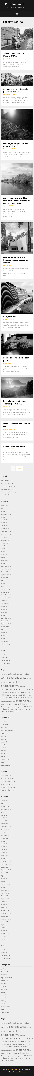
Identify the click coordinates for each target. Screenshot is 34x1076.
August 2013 (5, 627)
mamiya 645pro (20, 697)
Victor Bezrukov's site (7, 495)
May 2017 (4, 549)
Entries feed (4, 657)
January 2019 (5, 511)
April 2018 (4, 523)
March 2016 (4, 560)
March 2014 (4, 612)
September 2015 (6, 575)
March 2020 (4, 505)
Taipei (2, 711)
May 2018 (4, 520)
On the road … (16, 4)
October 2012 (5, 641)
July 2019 (3, 508)
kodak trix (10, 698)
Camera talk (4, 725)
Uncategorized (5, 765)
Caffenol (3, 722)
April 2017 (4, 552)
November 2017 (6, 534)
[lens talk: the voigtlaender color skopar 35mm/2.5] (17, 387)
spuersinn (21, 707)
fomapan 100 (21, 686)
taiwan (7, 711)
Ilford (9, 693)
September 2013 (6, 624)
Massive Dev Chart (6, 480)
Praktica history (5, 759)
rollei (20, 704)
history (4, 692)
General (3, 739)
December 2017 (6, 531)
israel (11, 695)
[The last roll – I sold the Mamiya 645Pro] (17, 38)
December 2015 (6, 566)
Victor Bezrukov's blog (8, 483)
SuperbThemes (20, 1072)
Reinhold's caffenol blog (8, 492)
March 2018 (4, 526)
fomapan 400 (6, 689)
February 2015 (5, 589)
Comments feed (6, 660)
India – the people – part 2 (15, 446)
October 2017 (5, 537)
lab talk (3, 745)
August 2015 (5, 578)
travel (2, 762)
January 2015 (5, 592)
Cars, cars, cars (9, 317)
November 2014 (6, 598)
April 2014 (4, 609)
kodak (15, 695)
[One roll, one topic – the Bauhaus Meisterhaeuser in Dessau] (17, 238)
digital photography (7, 730)
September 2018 (6, 514)
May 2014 (4, 606)
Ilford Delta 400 (19, 692)
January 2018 (5, 528)
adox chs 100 (4, 674)
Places (3, 756)
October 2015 (5, 572)
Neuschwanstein (5, 701)
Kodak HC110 (22, 695)
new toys (4, 753)
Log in (3, 654)
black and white (17, 677)
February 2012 (5, 644)
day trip (5, 682)
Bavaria (4, 677)
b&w (26, 674)
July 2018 (3, 517)
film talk (3, 736)
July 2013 (3, 629)
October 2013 (5, 621)
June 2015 (4, 583)
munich (29, 698)
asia (22, 674)
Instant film (4, 742)
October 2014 (5, 601)
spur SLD (27, 709)
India (7, 695)
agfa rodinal (13, 674)
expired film (11, 682)
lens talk (3, 751)
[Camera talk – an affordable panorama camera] (17, 79)
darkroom (4, 727)
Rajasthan (9, 704)
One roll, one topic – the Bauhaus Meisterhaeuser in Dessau (15, 260)
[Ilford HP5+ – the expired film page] (17, 344)
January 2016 (5, 563)
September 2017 (6, 540)
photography (23, 701)
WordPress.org (5, 663)
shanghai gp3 (13, 707)
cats (2, 682)
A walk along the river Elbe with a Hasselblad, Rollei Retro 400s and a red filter (16, 200)
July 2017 (3, 546)
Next (19, 468)
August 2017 (5, 543)
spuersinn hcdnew (14, 709)
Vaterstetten (14, 711)
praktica (3, 704)
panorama (12, 701)
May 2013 (4, 632)
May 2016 (4, 557)
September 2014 (6, 603)
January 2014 (5, 615)
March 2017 (4, 554)
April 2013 (4, 635)
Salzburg (7, 707)
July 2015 (3, 580)
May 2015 (4, 586)
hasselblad (27, 689)
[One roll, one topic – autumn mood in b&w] (17, 124)
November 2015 (6, 569)
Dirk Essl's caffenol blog (8, 486)
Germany (17, 689)
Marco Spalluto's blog (7, 489)
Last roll (3, 748)
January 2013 (5, 638)
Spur (22, 709)
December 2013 (6, 618)
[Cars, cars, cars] (17, 297)
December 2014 (6, 595)
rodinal (15, 704)
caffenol (29, 678)
